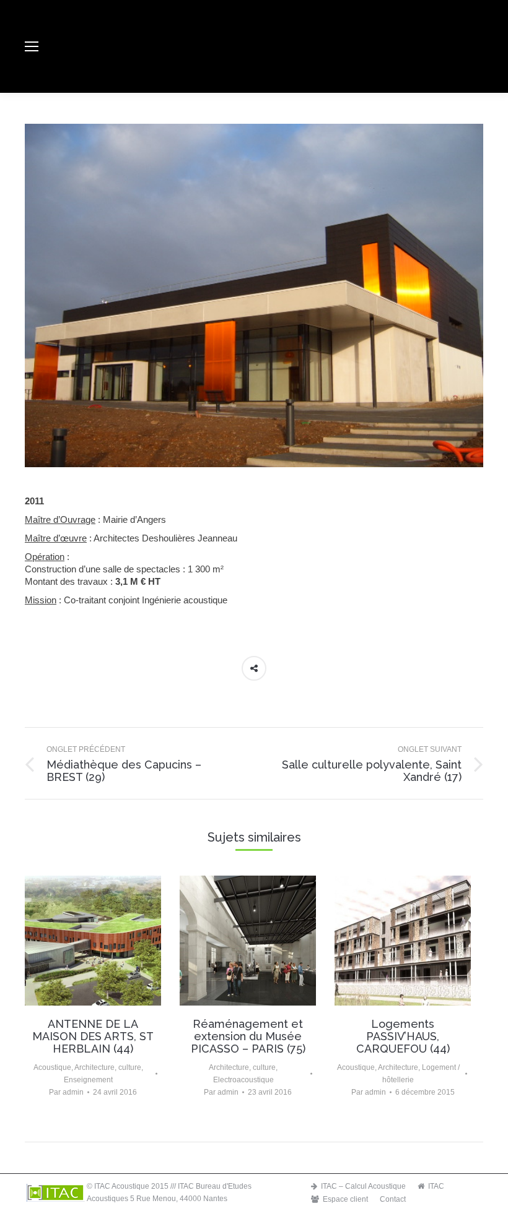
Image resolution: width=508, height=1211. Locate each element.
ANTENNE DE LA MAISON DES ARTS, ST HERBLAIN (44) (93, 1036)
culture (129, 1067)
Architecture (94, 1067)
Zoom (93, 940)
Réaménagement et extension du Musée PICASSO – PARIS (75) (248, 1036)
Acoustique (52, 1067)
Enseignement (88, 1079)
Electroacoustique (243, 1079)
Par (66, 1092)
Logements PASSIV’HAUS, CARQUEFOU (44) (403, 1036)
